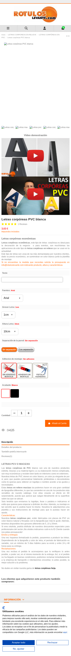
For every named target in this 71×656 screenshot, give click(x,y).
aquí (65, 632)
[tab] (35, 457)
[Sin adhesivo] (8, 370)
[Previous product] (67, 36)
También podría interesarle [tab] (14, 452)
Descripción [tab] (7, 442)
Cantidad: (6, 415)
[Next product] (69, 36)
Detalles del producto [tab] (11, 447)
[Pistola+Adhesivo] (40, 370)
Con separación (26, 349)
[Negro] (15, 393)
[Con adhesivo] (24, 370)
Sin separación (9, 349)
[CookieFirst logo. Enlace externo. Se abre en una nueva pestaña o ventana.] (3, 607)
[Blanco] (5, 393)
